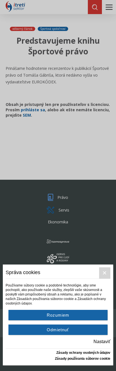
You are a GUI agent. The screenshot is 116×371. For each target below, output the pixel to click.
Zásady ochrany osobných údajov (83, 353)
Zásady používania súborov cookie (82, 359)
